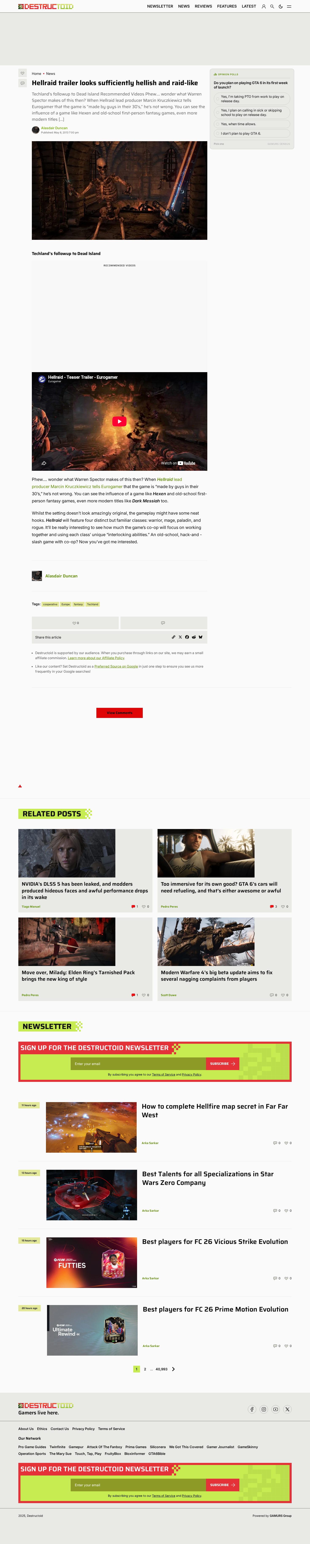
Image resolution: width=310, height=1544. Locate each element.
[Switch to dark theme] (280, 6)
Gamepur (76, 1447)
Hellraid (165, 479)
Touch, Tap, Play (88, 1453)
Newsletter (160, 6)
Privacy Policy (191, 1074)
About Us (26, 1429)
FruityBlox (113, 1453)
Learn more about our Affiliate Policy (96, 658)
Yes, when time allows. (238, 124)
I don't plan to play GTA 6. (241, 133)
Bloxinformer (134, 1453)
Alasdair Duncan (54, 128)
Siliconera (158, 1447)
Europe (66, 604)
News (184, 6)
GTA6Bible (156, 1453)
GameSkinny (248, 1447)
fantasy (78, 604)
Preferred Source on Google (116, 666)
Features (227, 6)
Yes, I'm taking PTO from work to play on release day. (252, 98)
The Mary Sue (60, 1453)
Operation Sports (32, 1453)
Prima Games (136, 1447)
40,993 (161, 1369)
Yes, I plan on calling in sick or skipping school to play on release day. (251, 112)
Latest (249, 6)
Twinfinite (57, 1447)
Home (36, 73)
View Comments (119, 712)
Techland (92, 604)
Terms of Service (163, 1074)
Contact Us (60, 1429)
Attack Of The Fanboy (104, 1447)
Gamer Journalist (220, 1447)
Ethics (42, 1429)
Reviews (203, 6)
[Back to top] (20, 785)
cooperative (50, 604)
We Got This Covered (186, 1447)
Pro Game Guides (32, 1447)
